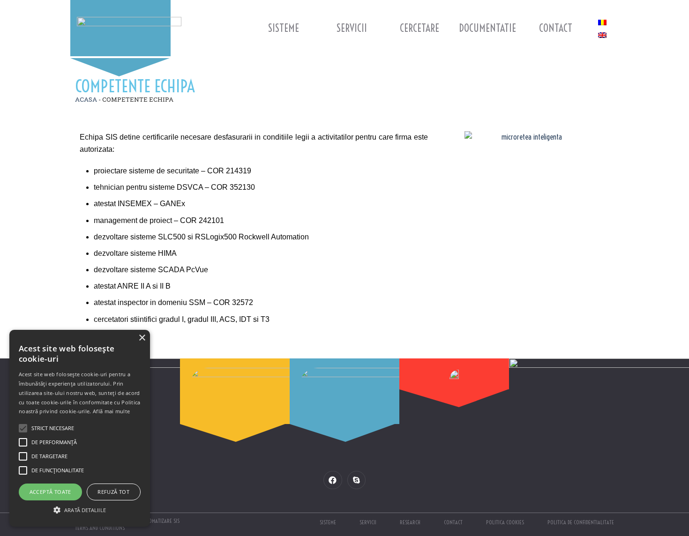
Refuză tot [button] (113, 491)
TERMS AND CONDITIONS (100, 527)
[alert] (79, 428)
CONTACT (555, 28)
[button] (80, 509)
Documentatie (487, 28)
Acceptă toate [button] (50, 491)
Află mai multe (111, 411)
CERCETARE (419, 28)
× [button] (141, 338)
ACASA (86, 99)
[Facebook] (332, 480)
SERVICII (352, 28)
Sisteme (283, 28)
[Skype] (356, 480)
